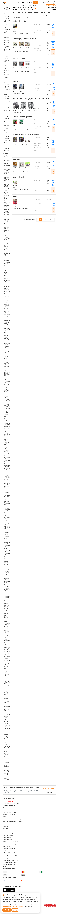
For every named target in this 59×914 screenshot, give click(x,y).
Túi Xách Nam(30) (6, 539)
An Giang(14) (7, 56)
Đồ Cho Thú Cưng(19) (7, 624)
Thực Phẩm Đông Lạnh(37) (7, 492)
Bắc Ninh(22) (7, 35)
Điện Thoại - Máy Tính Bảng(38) (7, 488)
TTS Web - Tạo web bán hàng (10, 862)
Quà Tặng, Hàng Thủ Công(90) (6, 301)
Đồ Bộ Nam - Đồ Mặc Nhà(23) (7, 589)
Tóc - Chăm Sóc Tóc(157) (6, 199)
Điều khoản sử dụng (8, 833)
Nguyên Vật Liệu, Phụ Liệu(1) (6, 775)
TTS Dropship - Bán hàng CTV (10, 860)
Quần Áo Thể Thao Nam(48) (7, 439)
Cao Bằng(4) (7, 138)
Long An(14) (7, 58)
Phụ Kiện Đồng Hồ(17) (7, 640)
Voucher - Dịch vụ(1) (6, 779)
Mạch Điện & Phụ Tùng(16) (7, 653)
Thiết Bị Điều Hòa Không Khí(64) (7, 386)
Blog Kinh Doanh (7, 828)
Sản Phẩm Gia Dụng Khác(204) (6, 174)
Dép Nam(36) (7, 499)
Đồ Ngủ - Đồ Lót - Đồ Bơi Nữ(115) (7, 238)
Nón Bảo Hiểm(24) (6, 575)
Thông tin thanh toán (8, 835)
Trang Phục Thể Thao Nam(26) (6, 561)
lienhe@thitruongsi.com (18, 819)
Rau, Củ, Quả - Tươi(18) (7, 627)
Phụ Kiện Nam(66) (6, 369)
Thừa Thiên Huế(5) (6, 131)
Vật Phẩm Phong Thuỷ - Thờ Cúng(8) (7, 733)
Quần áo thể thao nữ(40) (7, 466)
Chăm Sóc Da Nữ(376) (7, 157)
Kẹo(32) (6, 534)
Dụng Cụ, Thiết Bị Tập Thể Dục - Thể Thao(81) (7, 318)
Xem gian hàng (53, 27)
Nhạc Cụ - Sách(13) (6, 678)
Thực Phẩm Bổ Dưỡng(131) (7, 216)
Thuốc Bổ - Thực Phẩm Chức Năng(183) (7, 179)
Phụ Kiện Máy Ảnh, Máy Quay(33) (6, 522)
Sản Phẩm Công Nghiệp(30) (7, 550)
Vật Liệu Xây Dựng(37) (7, 496)
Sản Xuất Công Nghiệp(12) (7, 706)
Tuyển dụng (6, 830)
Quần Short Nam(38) (6, 480)
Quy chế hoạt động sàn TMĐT (10, 855)
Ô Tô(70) (6, 354)
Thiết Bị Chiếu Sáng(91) (6, 296)
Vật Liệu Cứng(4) (6, 750)
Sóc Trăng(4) (7, 150)
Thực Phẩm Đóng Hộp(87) (7, 305)
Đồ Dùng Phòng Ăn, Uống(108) (6, 259)
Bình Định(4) (7, 134)
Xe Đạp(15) (7, 656)
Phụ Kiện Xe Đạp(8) (7, 726)
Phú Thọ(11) (7, 84)
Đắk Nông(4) (7, 140)
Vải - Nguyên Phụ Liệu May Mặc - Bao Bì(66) (7, 374)
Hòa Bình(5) (7, 128)
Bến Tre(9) (6, 92)
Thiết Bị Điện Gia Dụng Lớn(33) (7, 527)
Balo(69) (6, 356)
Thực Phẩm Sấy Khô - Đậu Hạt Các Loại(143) (7, 207)
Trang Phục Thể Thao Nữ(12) (7, 698)
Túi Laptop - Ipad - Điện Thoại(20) (7, 602)
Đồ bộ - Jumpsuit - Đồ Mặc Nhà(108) (7, 253)
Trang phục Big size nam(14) (7, 667)
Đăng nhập (53, 1)
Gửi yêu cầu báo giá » (48, 789)
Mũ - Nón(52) (7, 416)
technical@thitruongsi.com (17, 821)
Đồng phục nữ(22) (6, 593)
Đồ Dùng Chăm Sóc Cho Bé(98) (7, 285)
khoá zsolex (25, 5)
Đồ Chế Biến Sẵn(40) (7, 469)
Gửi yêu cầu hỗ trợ (7, 807)
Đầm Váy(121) (6, 224)
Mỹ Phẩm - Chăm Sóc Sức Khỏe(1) (7, 770)
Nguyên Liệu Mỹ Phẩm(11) (7, 713)
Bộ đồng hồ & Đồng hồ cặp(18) (7, 636)
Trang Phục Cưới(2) (6, 754)
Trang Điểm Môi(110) (6, 246)
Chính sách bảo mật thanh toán (10, 841)
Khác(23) (6, 586)
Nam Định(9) (7, 96)
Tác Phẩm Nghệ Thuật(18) (6, 631)
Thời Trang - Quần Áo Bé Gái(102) (7, 277)
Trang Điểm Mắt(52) (6, 419)
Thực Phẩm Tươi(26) (7, 565)
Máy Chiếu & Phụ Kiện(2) (7, 759)
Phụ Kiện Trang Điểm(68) (6, 363)
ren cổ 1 (19, 5)
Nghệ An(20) (7, 40)
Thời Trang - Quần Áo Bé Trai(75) (7, 334)
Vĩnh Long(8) (7, 101)
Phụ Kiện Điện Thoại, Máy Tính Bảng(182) (6, 184)
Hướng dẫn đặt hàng (8, 810)
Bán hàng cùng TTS (51, 5)
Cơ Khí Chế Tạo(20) (7, 613)
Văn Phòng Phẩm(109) (6, 249)
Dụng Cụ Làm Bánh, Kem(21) (7, 597)
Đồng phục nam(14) (6, 672)
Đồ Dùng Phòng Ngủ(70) (6, 351)
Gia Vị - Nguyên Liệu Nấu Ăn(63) (7, 390)
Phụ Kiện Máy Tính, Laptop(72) (6, 338)
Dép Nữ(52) (7, 414)
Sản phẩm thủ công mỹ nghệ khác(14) (7, 662)
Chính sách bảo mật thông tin (10, 844)
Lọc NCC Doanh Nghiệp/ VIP (21, 17)
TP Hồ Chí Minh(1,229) (7, 16)
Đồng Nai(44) (7, 24)
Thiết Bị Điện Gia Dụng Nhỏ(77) (7, 329)
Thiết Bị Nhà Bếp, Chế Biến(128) (7, 220)
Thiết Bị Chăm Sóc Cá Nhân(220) (7, 169)
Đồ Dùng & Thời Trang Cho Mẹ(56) (7, 405)
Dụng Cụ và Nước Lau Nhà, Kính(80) (6, 324)
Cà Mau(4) (6, 136)
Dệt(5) (5, 744)
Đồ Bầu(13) (7, 685)
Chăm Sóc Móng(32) (6, 531)
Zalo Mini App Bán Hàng (9, 864)
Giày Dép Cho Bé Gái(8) (7, 729)
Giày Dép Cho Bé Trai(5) (7, 747)
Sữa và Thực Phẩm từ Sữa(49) (7, 430)
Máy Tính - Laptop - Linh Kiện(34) (7, 514)
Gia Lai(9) (6, 94)
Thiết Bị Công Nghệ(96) (7, 289)
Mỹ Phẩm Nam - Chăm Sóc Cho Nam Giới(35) (7, 508)
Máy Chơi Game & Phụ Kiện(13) (7, 682)
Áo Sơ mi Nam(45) (6, 451)
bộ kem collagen (33, 5)
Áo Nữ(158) (7, 195)
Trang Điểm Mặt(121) (6, 228)
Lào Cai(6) (6, 116)
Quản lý (15, 910)
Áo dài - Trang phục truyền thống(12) (7, 693)
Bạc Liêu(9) (7, 89)
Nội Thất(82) (7, 314)
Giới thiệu (5, 826)
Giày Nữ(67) (7, 366)
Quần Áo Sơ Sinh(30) (7, 543)
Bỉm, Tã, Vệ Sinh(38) (7, 484)
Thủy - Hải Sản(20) (6, 609)
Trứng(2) (6, 756)
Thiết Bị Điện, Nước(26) (7, 569)
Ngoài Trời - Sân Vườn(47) (7, 443)
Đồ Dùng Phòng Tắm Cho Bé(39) (7, 476)
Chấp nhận (7, 910)
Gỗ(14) (6, 658)
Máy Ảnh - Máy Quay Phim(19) (6, 616)
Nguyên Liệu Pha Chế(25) (7, 572)
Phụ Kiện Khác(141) (6, 212)
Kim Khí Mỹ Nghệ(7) (7, 742)
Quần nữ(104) (6, 266)
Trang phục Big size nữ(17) (6, 644)
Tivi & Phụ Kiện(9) (6, 722)
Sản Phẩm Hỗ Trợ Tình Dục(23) (7, 583)
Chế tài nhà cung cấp (8, 837)
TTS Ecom (5, 866)
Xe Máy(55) (7, 408)
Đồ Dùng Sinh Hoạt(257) (7, 161)
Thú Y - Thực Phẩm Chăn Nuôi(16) (7, 648)
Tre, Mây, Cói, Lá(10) (6, 717)
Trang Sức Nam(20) (6, 606)
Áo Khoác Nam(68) (6, 359)
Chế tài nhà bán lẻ (7, 839)
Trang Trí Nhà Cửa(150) (7, 203)
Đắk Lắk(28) (7, 29)
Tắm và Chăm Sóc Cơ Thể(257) (7, 164)
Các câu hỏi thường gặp (9, 805)
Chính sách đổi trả (7, 816)
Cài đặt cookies (6, 846)
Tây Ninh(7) (7, 110)
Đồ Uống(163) (6, 193)
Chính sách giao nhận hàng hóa (11, 850)
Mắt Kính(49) (7, 426)
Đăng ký (52, 3)
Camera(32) (7, 536)
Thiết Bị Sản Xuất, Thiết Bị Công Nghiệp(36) (7, 503)
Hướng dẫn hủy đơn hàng (9, 812)
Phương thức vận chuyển (9, 814)
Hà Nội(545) (7, 18)
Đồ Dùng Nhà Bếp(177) (7, 189)
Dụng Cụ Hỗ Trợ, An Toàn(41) (7, 462)
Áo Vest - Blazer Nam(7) (6, 737)
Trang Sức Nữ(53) (6, 411)
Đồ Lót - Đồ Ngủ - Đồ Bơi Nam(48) (7, 434)
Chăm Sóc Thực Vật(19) (7, 621)
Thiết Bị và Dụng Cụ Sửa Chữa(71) (7, 343)
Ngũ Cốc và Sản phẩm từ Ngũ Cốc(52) (7, 423)
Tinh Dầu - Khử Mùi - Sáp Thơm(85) (6, 310)
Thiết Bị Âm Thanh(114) (7, 242)
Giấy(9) (6, 719)
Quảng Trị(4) (7, 148)
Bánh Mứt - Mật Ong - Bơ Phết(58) (7, 401)
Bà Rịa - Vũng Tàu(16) (7, 50)
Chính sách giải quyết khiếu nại (10, 848)
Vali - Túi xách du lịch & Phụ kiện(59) (7, 395)
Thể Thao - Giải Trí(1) (6, 766)
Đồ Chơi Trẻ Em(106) (7, 263)
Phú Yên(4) (7, 142)
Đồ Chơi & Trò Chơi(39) (7, 472)
